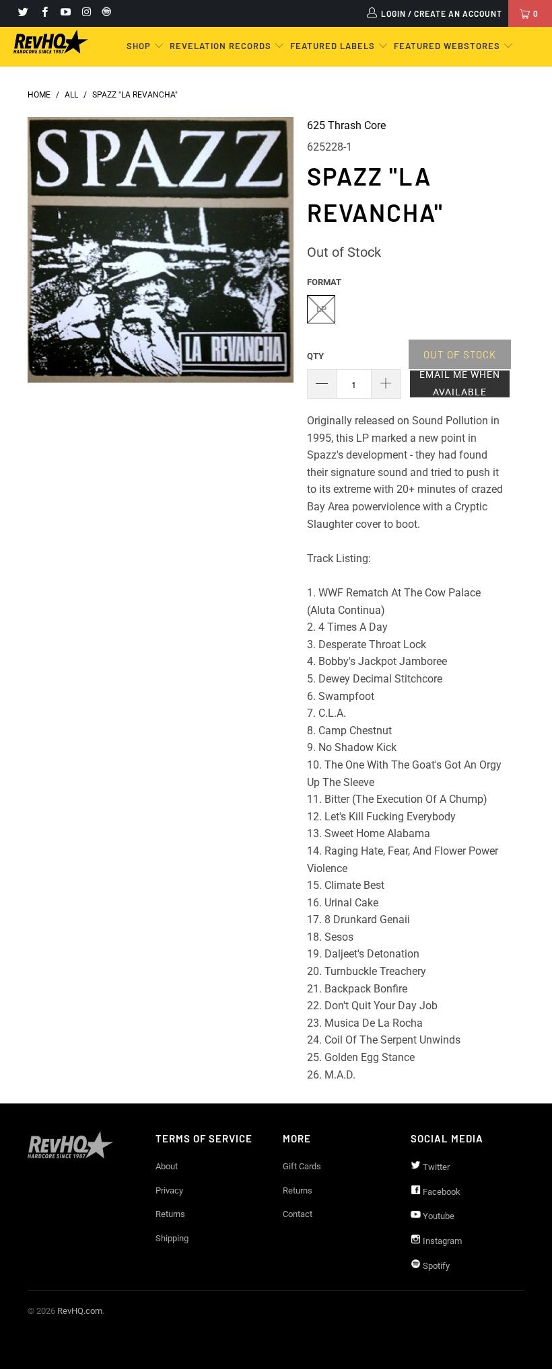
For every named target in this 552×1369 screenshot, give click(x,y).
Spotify (435, 1266)
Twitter (435, 1167)
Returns (170, 1214)
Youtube (437, 1216)
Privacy (169, 1190)
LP (321, 309)
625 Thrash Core (346, 125)
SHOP (140, 45)
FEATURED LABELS (332, 45)
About (167, 1166)
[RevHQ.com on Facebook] (43, 13)
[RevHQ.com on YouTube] (65, 13)
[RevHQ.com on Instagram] (86, 13)
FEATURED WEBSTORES (448, 45)
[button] (460, 384)
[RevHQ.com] (50, 42)
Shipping (172, 1238)
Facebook (440, 1192)
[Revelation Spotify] (104, 13)
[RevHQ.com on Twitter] (22, 13)
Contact (297, 1214)
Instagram (441, 1241)
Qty (315, 356)
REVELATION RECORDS (220, 45)
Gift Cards (302, 1166)
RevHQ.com (79, 1311)
